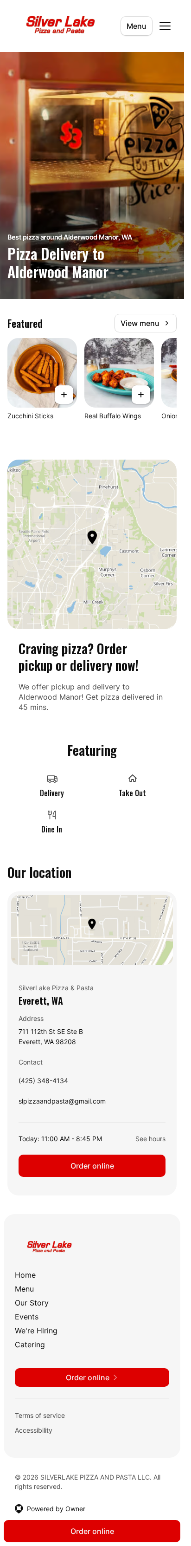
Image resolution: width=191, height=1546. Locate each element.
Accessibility (33, 1430)
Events (26, 1316)
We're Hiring (36, 1330)
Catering (30, 1344)
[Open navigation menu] (165, 26)
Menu (136, 26)
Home (25, 1275)
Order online (92, 1165)
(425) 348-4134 (43, 1083)
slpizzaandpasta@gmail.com (62, 1103)
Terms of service (40, 1415)
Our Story (32, 1302)
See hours (150, 1139)
